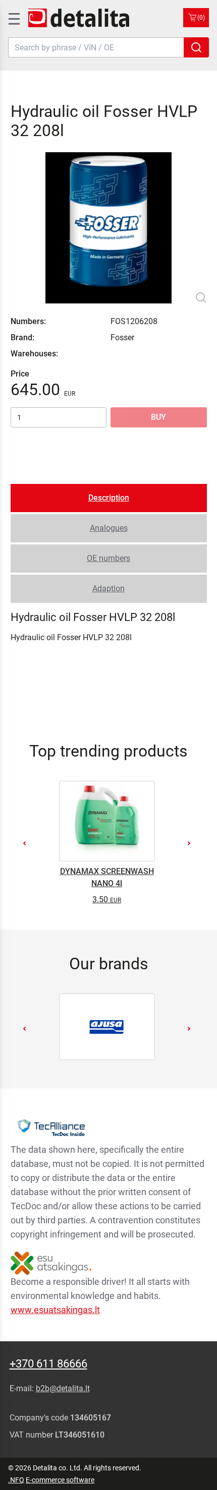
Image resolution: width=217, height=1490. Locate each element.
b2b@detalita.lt (63, 1388)
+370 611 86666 (48, 1363)
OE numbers (108, 558)
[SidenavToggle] (13, 18)
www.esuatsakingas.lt (55, 1310)
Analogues (109, 528)
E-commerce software (60, 1480)
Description (108, 498)
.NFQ (16, 1480)
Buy (158, 417)
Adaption (108, 588)
